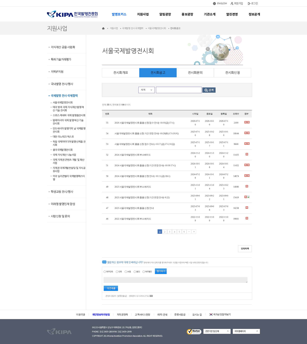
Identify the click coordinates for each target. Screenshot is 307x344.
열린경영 (232, 14)
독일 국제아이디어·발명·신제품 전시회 (69, 143)
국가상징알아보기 (222, 314)
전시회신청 (232, 72)
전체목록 (245, 248)
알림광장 (165, 14)
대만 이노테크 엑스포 (63, 136)
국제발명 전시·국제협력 (64, 95)
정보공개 (254, 14)
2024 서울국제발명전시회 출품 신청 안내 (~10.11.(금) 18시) (142, 176)
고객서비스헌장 (142, 314)
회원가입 (238, 3)
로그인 (254, 3)
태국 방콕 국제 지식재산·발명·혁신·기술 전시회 (68, 109)
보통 (129, 272)
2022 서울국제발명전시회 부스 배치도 (133, 218)
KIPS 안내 (162, 314)
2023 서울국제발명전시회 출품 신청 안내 (134, 208)
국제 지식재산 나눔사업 (64, 155)
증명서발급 (179, 314)
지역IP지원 (57, 71)
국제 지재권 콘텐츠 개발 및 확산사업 (68, 161)
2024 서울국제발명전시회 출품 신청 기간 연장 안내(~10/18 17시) (145, 165)
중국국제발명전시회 (62, 150)
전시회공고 (158, 72)
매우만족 (109, 272)
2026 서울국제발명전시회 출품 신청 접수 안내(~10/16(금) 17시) (144, 122)
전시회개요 (120, 72)
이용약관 (80, 314)
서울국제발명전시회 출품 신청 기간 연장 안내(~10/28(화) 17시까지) (146, 133)
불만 (138, 272)
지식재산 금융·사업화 (63, 47)
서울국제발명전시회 (62, 102)
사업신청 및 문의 (60, 216)
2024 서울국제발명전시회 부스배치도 (133, 154)
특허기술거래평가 (61, 59)
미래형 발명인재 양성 (63, 203)
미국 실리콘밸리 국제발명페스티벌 (69, 178)
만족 (120, 272)
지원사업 (143, 14)
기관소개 (210, 14)
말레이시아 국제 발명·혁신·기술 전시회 (68, 122)
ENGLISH (222, 3)
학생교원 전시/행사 (62, 191)
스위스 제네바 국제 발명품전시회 (69, 115)
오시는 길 (197, 314)
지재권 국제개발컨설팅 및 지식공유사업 (69, 169)
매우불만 (148, 272)
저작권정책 (122, 314)
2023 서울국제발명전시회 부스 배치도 (133, 186)
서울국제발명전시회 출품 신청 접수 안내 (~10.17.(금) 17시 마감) (145, 144)
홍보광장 (187, 14)
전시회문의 (195, 72)
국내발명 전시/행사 (62, 83)
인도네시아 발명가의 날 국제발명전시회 (69, 130)
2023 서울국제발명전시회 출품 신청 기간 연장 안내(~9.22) (142, 197)
